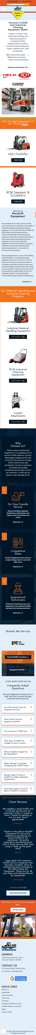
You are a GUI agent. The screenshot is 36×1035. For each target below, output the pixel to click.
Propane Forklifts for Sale (11, 1004)
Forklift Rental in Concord (11, 1006)
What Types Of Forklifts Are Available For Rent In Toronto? (15, 742)
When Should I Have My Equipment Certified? (13, 720)
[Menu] (3, 9)
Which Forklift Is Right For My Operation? (15, 752)
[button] (18, 708)
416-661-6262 (26, 1)
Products (5, 1001)
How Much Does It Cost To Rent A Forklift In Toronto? (16, 789)
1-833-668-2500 (12, 1)
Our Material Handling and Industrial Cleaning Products (18, 293)
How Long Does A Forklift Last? (15, 731)
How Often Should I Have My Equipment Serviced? (15, 708)
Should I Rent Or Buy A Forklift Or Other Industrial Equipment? (16, 777)
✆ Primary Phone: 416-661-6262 (13, 968)
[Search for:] (15, 4)
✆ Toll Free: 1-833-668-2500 (12, 971)
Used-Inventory (7, 995)
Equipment (6, 992)
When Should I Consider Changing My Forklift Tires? (16, 764)
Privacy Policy (7, 1012)
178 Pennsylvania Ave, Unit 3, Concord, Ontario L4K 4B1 (13, 958)
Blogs (4, 1009)
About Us (5, 990)
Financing (5, 998)
